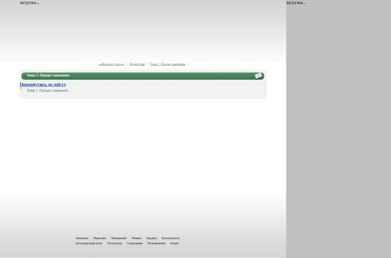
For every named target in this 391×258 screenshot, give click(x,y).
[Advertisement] (143, 166)
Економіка (82, 238)
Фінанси (136, 238)
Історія (174, 243)
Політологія (114, 243)
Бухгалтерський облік (89, 243)
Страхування (135, 243)
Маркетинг (99, 238)
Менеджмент (119, 238)
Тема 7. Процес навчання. (168, 64)
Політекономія (156, 243)
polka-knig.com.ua (111, 64)
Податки (152, 238)
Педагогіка (137, 64)
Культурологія (170, 238)
